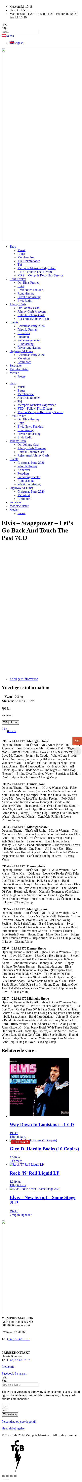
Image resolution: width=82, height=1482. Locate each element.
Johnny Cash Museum (32, 311)
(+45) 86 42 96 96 (18, 1339)
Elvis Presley (18, 279)
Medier (14, 373)
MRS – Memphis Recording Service (40, 275)
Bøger (21, 253)
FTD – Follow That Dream (35, 271)
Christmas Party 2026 (31, 326)
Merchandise (26, 257)
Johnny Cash (18, 304)
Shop (13, 246)
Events (14, 322)
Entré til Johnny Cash (31, 315)
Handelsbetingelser (13, 1428)
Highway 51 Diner (21, 351)
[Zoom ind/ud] (3, 1476)
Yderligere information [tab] (24, 679)
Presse (21, 376)
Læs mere (16, 1161)
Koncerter (24, 333)
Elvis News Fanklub (30, 290)
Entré (21, 286)
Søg (4, 24)
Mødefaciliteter (19, 369)
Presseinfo (8, 1366)
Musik (21, 250)
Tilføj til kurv (10, 722)
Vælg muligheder (20, 1215)
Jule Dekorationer (29, 261)
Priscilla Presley (27, 329)
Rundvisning (26, 293)
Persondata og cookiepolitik (19, 1421)
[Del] (11, 1476)
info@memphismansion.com (20, 1345)
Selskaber (16, 365)
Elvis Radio (25, 300)
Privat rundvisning (29, 297)
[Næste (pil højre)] (7, 1479)
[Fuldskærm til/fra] (7, 1476)
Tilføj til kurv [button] (18, 1136)
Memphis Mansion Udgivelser (37, 268)
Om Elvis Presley (28, 282)
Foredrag (23, 336)
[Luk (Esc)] (15, 1476)
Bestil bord (24, 362)
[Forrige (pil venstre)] (3, 1479)
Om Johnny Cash (28, 308)
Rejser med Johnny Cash (33, 318)
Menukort (24, 358)
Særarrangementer (29, 340)
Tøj (20, 264)
